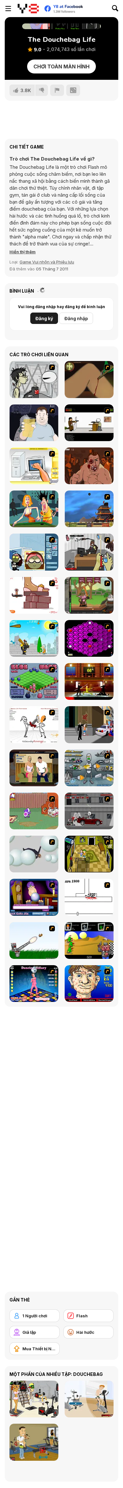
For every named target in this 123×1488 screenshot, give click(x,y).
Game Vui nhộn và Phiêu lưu (47, 261)
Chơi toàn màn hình (61, 66)
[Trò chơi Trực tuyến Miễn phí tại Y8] (28, 8)
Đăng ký (44, 318)
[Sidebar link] (8, 8)
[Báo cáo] (57, 90)
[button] (22, 251)
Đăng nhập (76, 318)
